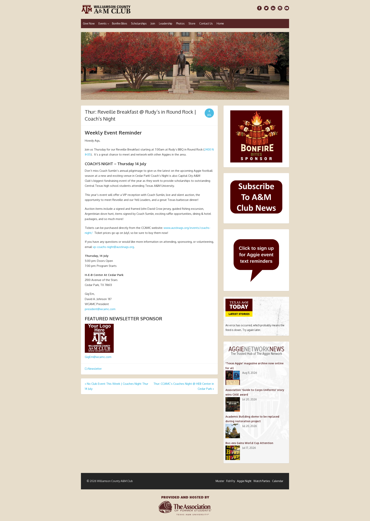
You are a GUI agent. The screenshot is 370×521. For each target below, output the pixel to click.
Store (191, 23)
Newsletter (95, 368)
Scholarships (139, 23)
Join (153, 23)
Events (102, 23)
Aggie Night (244, 481)
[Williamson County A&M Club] (185, 66)
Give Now (89, 23)
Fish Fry (230, 481)
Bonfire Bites (119, 23)
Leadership (165, 23)
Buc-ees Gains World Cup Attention (249, 443)
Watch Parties (261, 481)
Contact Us (206, 23)
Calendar (277, 481)
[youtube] (286, 8)
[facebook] (259, 8)
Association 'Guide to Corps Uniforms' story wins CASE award (254, 392)
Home (220, 23)
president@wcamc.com (100, 309)
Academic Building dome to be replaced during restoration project (252, 419)
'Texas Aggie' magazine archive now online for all (254, 366)
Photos (180, 23)
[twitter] (266, 8)
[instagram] (280, 8)
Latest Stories (239, 314)
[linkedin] (273, 8)
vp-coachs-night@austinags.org (113, 247)
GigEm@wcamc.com (98, 357)
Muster (220, 481)
